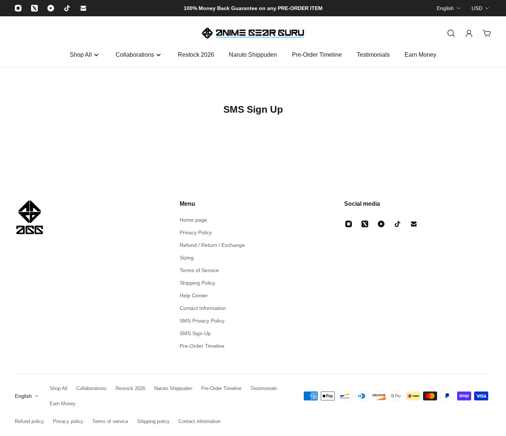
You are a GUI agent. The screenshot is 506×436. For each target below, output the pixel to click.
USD (477, 8)
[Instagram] (18, 8)
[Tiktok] (67, 8)
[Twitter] (34, 8)
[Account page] (469, 33)
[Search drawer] (451, 33)
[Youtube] (51, 8)
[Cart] (487, 33)
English (445, 8)
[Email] (83, 8)
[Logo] (253, 33)
